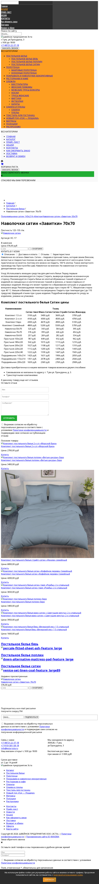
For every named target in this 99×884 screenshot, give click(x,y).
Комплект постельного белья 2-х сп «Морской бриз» (28, 446)
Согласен (49, 880)
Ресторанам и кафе (17, 78)
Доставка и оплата (27, 254)
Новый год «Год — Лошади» (22, 118)
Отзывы (45, 254)
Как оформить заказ (9, 21)
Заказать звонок (10, 48)
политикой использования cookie (68, 875)
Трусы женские (20, 95)
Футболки (17, 101)
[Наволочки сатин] (11, 233)
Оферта (10, 826)
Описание (9, 254)
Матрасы (11, 121)
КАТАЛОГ (4, 9)
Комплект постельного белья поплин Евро (23, 601)
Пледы (15, 112)
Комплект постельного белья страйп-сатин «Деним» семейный (34, 560)
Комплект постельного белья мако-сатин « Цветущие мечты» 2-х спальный (40, 615)
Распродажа (13, 126)
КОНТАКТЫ (5, 18)
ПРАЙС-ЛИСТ (6, 12)
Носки (15, 92)
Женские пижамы (21, 87)
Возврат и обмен (7, 27)
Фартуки (16, 98)
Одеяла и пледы (15, 106)
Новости (10, 812)
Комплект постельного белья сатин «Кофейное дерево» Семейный (35, 574)
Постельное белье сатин (25, 64)
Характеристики (61, 254)
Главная (4, 6)
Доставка (5, 24)
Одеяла (15, 109)
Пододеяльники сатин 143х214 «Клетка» (22, 216)
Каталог (10, 770)
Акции (9, 814)
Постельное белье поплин (26, 61)
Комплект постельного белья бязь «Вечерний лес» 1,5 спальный (34, 629)
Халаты (15, 104)
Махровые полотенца (24, 70)
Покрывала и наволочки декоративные (29, 75)
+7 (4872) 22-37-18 (10, 45)
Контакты (11, 806)
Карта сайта (12, 829)
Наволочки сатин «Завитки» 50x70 (60, 216)
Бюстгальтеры (19, 84)
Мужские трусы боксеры (25, 90)
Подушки (12, 123)
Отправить (9, 418)
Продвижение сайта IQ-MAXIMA (42, 836)
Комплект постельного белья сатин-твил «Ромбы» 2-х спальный (34, 587)
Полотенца (12, 67)
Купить (5, 454)
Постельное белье (16, 56)
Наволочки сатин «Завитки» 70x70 (18, 682)
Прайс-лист (12, 809)
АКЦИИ (4, 15)
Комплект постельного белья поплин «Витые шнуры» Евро (31, 460)
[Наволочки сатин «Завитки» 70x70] (11, 679)
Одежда (10, 81)
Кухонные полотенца (24, 73)
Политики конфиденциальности (30, 430)
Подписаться (31, 717)
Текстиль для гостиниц (20, 115)
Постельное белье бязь (24, 58)
